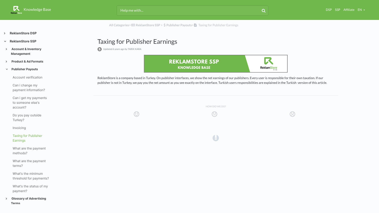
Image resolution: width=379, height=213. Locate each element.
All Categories (119, 25)
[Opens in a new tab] (216, 138)
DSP (329, 10)
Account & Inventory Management (26, 51)
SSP (337, 10)
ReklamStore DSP (23, 33)
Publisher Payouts (24, 69)
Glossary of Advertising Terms (28, 201)
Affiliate (349, 10)
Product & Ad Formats (27, 61)
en (360, 10)
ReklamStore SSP (22, 41)
